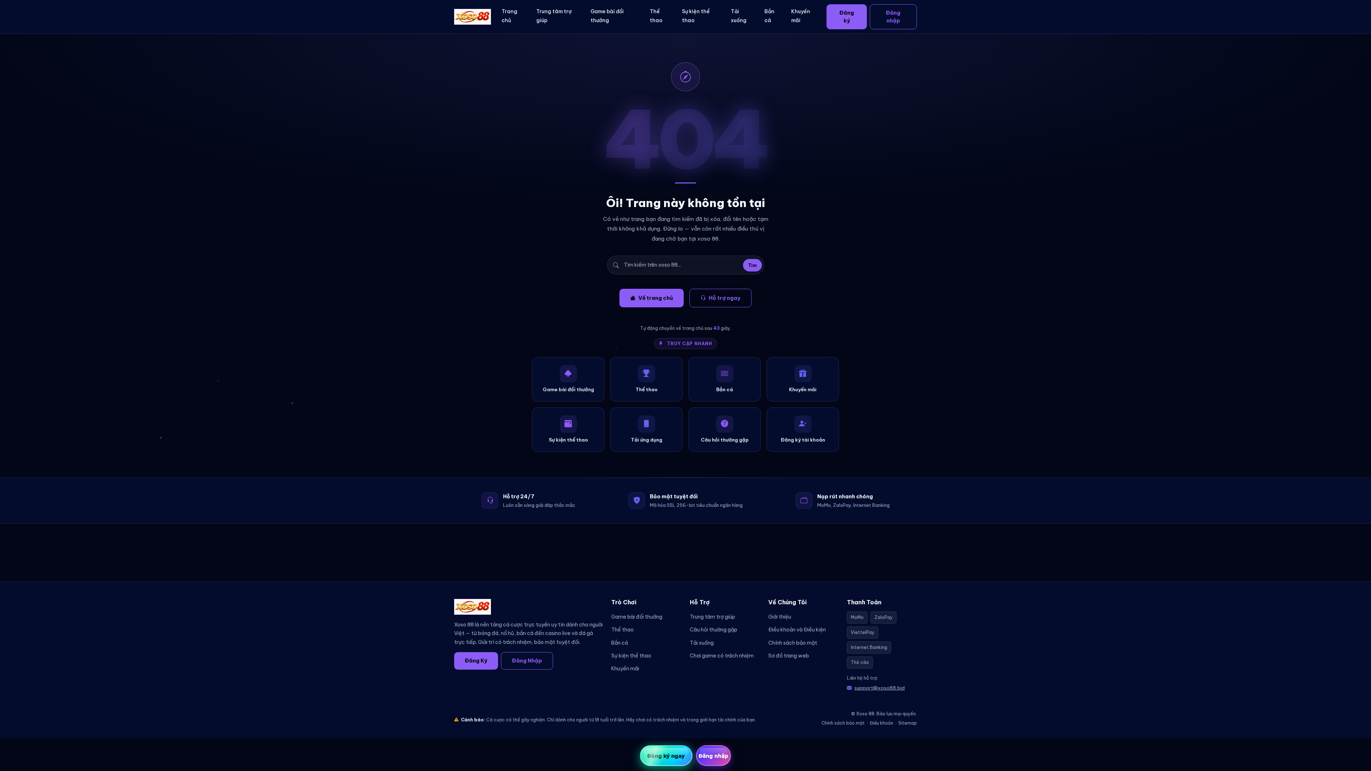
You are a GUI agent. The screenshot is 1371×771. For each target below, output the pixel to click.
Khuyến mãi (800, 16)
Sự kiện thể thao (696, 16)
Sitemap (907, 723)
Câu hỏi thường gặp (713, 629)
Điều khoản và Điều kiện (797, 629)
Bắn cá (769, 16)
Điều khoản (881, 723)
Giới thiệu (779, 617)
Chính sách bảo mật (792, 643)
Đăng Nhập (527, 660)
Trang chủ (509, 16)
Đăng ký (846, 16)
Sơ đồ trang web (788, 655)
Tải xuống (739, 16)
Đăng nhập (893, 16)
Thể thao (656, 16)
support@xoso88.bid (879, 688)
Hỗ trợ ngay (724, 297)
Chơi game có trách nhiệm (722, 655)
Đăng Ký (476, 660)
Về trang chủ (655, 297)
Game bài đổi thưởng (607, 16)
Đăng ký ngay (666, 755)
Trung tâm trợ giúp (554, 16)
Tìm (752, 265)
